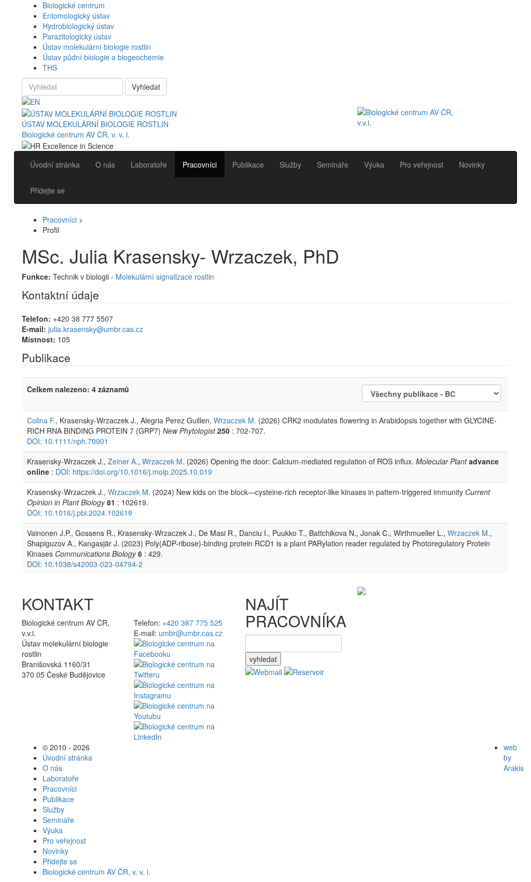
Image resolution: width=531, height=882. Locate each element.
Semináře (58, 820)
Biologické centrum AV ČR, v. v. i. (76, 134)
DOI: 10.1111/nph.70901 (67, 441)
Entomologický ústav (76, 15)
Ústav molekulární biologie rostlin (97, 47)
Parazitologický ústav (77, 36)
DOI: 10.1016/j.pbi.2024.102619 (79, 512)
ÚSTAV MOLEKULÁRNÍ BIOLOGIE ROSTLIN (95, 124)
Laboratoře (61, 778)
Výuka (53, 830)
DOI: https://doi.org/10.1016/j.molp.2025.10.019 (133, 471)
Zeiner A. (123, 461)
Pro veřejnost (64, 840)
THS (50, 67)
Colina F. (41, 420)
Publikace (58, 799)
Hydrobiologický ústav (78, 26)
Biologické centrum (74, 5)
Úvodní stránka (67, 757)
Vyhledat (146, 86)
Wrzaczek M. (235, 420)
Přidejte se (60, 861)
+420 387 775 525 (192, 622)
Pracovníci (60, 219)
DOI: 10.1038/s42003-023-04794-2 (85, 564)
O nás (52, 768)
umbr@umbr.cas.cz (190, 633)
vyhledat (263, 659)
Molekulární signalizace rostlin (165, 276)
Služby (53, 809)
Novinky (55, 851)
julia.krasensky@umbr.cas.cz (95, 329)
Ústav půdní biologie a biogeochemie (103, 57)
